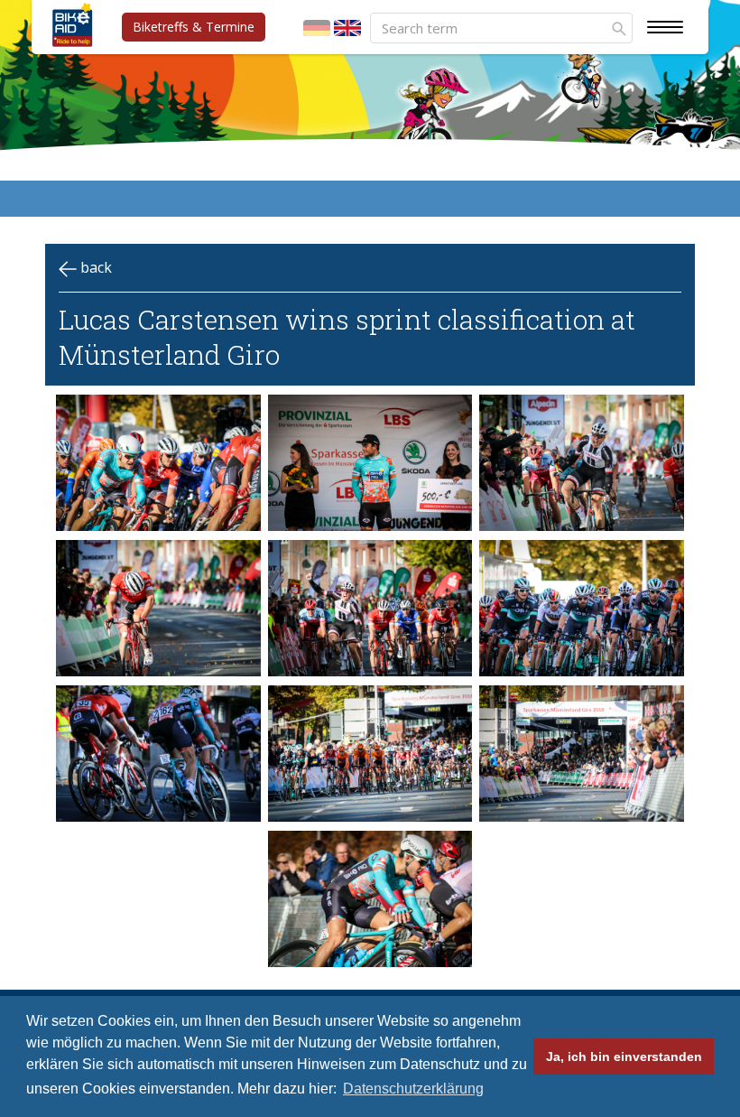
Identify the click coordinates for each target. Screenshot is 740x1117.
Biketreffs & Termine (193, 26)
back (94, 267)
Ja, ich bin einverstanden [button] (624, 1056)
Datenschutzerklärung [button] (413, 1088)
